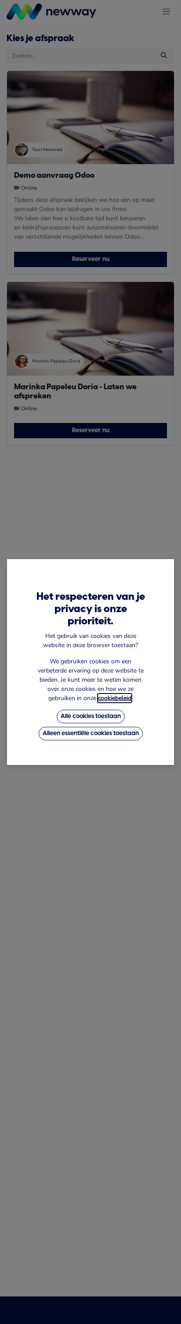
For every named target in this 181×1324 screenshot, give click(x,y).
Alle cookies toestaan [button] (91, 716)
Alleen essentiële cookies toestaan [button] (91, 733)
